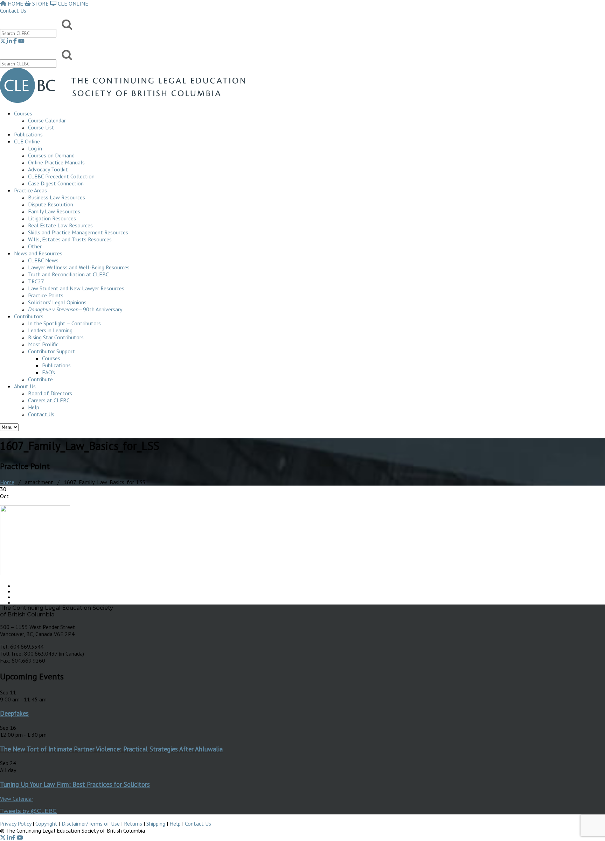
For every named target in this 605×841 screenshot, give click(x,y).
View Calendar (16, 798)
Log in (35, 148)
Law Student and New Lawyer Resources (76, 288)
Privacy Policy (15, 823)
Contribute (40, 379)
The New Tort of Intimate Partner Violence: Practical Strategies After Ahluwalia (111, 749)
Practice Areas (30, 190)
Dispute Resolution (50, 204)
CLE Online (27, 141)
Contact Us (13, 10)
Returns (133, 823)
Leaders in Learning (50, 330)
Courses (23, 113)
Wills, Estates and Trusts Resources (70, 239)
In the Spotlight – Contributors (64, 323)
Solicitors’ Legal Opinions (57, 302)
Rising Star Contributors (56, 337)
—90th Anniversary (75, 309)
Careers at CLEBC (49, 400)
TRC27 (36, 281)
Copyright (46, 823)
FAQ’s (48, 372)
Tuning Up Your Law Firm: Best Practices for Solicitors (75, 784)
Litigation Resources (52, 218)
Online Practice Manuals (56, 162)
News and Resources (38, 253)
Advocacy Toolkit (48, 169)
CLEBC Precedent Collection (61, 176)
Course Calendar (47, 120)
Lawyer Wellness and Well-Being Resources (79, 267)
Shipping (155, 823)
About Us (25, 386)
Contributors (28, 316)
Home (7, 482)
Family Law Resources (54, 211)
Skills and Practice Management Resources (78, 232)
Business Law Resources (56, 197)
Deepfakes (14, 713)
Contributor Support (51, 351)
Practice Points (45, 295)
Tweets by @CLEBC (28, 811)
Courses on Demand (51, 155)
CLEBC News (43, 260)
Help (33, 407)
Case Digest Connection (56, 183)
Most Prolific (43, 344)
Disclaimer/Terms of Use (91, 823)
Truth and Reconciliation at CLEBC (68, 274)
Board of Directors (50, 393)
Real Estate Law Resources (60, 225)
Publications (56, 365)
